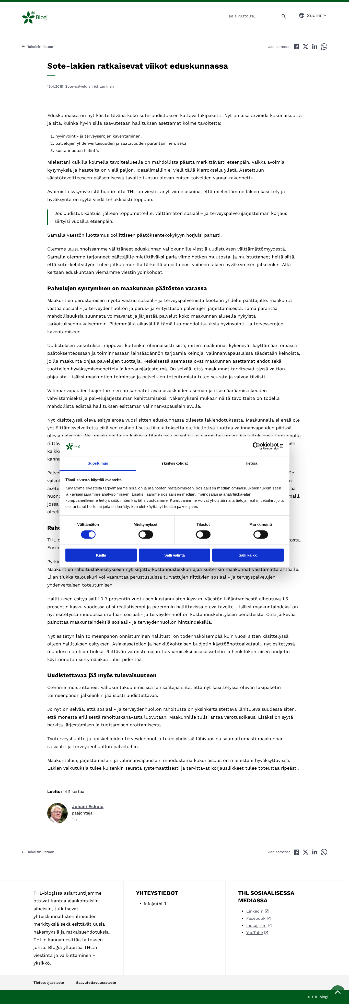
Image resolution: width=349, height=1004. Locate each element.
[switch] (145, 534)
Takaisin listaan (40, 47)
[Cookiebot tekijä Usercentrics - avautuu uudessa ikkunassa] (261, 446)
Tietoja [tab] (251, 463)
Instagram (256, 925)
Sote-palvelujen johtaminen (89, 86)
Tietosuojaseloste (48, 982)
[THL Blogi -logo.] (40, 17)
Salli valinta (174, 555)
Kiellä (101, 555)
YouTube (254, 932)
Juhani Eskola (87, 806)
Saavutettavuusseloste (96, 982)
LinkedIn (254, 911)
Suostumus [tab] (98, 463)
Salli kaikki (248, 555)
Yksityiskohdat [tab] (174, 463)
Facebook (255, 918)
